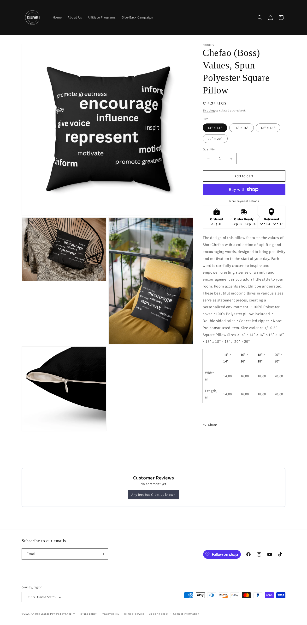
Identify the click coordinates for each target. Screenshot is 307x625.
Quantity (209, 149)
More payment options (244, 201)
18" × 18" (268, 128)
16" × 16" (241, 128)
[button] (260, 17)
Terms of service (134, 613)
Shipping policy (159, 613)
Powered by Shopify (62, 614)
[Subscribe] (102, 554)
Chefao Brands (40, 614)
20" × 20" (215, 138)
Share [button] (212, 425)
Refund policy (88, 613)
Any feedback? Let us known (153, 494)
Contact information (186, 613)
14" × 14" (215, 128)
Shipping (209, 110)
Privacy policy (110, 613)
